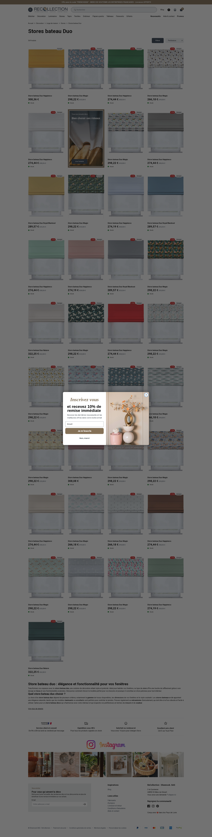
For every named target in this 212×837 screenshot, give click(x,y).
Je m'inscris (84, 431)
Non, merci (85, 438)
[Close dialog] (146, 395)
